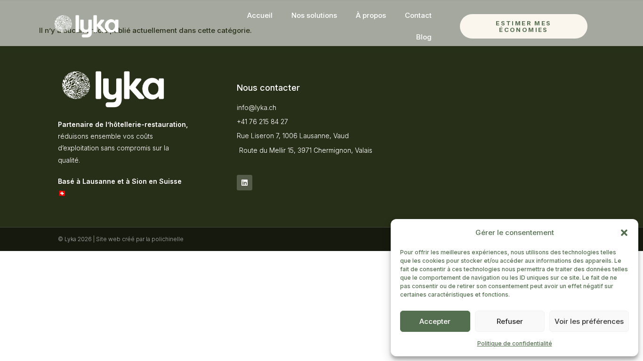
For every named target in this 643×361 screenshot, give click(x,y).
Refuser (510, 321)
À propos (371, 15)
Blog (424, 36)
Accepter (434, 321)
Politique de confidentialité (514, 343)
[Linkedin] (244, 182)
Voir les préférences (589, 321)
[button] (624, 232)
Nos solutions (314, 15)
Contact (418, 15)
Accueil (260, 15)
